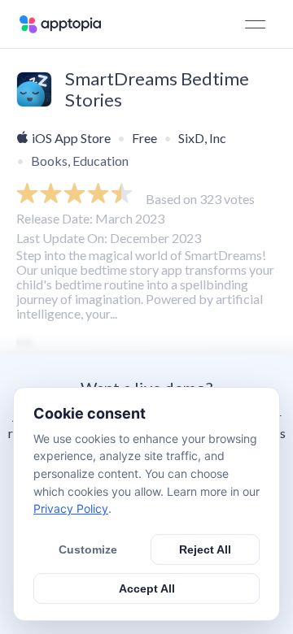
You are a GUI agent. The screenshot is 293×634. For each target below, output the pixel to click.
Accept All (147, 588)
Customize (88, 549)
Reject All (205, 549)
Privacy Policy (70, 508)
